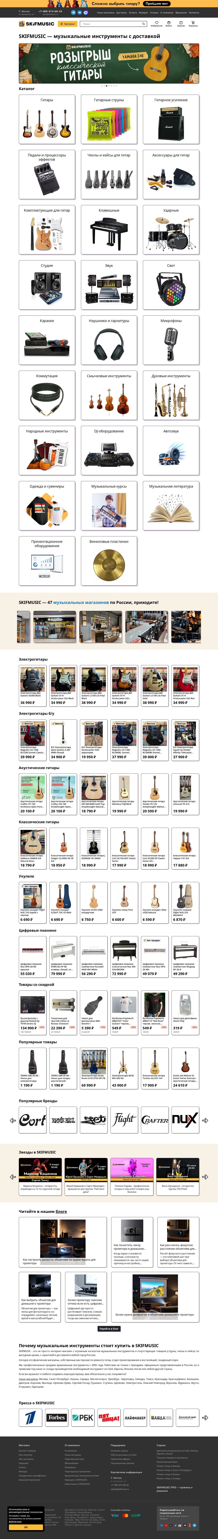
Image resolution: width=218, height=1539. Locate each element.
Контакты (194, 12)
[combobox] (113, 24)
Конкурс (23, 1471)
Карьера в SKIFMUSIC (76, 1479)
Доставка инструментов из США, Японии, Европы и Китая (177, 1452)
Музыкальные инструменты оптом (82, 1475)
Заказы (181, 25)
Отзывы (154, 12)
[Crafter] (154, 1120)
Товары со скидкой (36, 984)
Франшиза (181, 12)
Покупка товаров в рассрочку (172, 1457)
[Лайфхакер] (135, 1417)
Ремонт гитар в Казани (168, 1474)
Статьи (22, 1467)
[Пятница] (109, 1417)
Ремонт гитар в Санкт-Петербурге (174, 1470)
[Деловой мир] (187, 1417)
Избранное (157, 25)
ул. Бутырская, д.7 (27, 14)
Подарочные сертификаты (32, 1475)
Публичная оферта (120, 1459)
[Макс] (85, 12)
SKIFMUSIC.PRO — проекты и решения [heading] (175, 1489)
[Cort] (32, 1120)
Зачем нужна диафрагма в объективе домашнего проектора (154, 1314)
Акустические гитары (39, 767)
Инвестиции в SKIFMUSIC (77, 1484)
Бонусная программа (29, 1479)
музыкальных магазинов (81, 602)
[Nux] (185, 1120)
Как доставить (26, 1459)
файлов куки (15, 1521)
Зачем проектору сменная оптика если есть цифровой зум (86, 1301)
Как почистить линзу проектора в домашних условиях (129, 1246)
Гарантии (23, 1463)
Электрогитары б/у (36, 713)
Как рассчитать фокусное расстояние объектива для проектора (177, 1246)
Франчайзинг (71, 1463)
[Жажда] (161, 1417)
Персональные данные (122, 1463)
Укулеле (26, 876)
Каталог (70, 23)
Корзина (193, 25)
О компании (166, 12)
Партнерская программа (77, 1471)
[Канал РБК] (83, 1417)
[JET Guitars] (93, 1120)
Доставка (121, 12)
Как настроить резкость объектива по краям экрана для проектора (59, 1261)
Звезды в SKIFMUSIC (37, 1152)
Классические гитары (39, 821)
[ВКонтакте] (79, 12)
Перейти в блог (109, 1328)
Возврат (143, 12)
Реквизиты (70, 1467)
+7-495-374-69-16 (50, 11)
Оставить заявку (119, 1450)
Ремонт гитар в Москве (168, 1466)
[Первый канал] (30, 1417)
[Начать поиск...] (144, 23)
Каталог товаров (27, 1450)
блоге (61, 1211)
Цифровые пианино (37, 930)
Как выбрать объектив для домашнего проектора (38, 1301)
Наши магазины (105, 12)
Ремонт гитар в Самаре (168, 1478)
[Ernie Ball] (63, 1120)
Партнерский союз (74, 1459)
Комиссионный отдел (167, 1462)
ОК (26, 1527)
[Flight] (124, 1120)
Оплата (133, 12)
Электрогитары (33, 659)
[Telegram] (73, 12)
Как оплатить (25, 1455)
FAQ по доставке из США (123, 1455)
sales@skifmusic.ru (50, 14)
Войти (169, 25)
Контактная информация (126, 1472)
